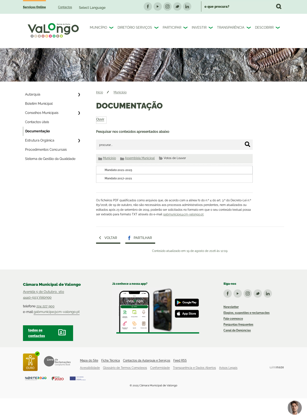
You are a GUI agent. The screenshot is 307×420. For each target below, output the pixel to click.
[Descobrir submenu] (278, 28)
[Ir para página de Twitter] (259, 293)
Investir (199, 27)
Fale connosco (233, 318)
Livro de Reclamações (57, 361)
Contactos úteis (37, 122)
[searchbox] (242, 6)
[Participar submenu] (185, 28)
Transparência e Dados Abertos (194, 367)
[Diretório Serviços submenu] (156, 28)
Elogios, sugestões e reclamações (246, 312)
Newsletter (231, 307)
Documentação (37, 131)
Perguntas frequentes (238, 324)
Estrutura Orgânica (39, 140)
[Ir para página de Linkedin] (269, 293)
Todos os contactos (36, 333)
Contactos (65, 7)
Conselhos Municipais (41, 113)
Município (98, 27)
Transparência (230, 27)
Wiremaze (276, 367)
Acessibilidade (90, 367)
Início (99, 92)
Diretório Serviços (135, 27)
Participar (172, 27)
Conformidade (160, 367)
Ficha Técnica (110, 360)
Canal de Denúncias (237, 330)
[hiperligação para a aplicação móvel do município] (155, 311)
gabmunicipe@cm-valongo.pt (183, 214)
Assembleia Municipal (140, 158)
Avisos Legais (228, 367)
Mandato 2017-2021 (118, 178)
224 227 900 (45, 306)
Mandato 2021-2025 (118, 170)
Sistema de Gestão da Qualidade (50, 159)
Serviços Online (34, 7)
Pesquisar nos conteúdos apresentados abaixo (132, 132)
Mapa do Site (89, 360)
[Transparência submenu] (249, 28)
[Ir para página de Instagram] (249, 293)
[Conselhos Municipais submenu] (79, 112)
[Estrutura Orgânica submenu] (79, 140)
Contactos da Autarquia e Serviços (146, 360)
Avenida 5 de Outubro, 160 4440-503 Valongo (43, 294)
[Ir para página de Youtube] (238, 293)
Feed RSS (180, 360)
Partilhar (143, 238)
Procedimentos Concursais (46, 150)
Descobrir (264, 27)
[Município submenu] (111, 28)
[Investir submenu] (211, 28)
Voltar (110, 238)
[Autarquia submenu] (79, 94)
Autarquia (32, 94)
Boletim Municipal (39, 104)
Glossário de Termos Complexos (125, 367)
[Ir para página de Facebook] (228, 293)
